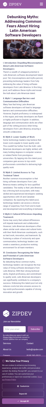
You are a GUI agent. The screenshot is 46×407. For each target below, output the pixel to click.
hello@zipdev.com (35, 349)
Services (7, 343)
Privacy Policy (8, 337)
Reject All (23, 394)
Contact (30, 343)
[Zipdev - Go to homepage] (12, 4)
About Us (7, 349)
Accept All (24, 401)
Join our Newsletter (12, 321)
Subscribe (35, 329)
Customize (24, 386)
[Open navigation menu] (41, 4)
